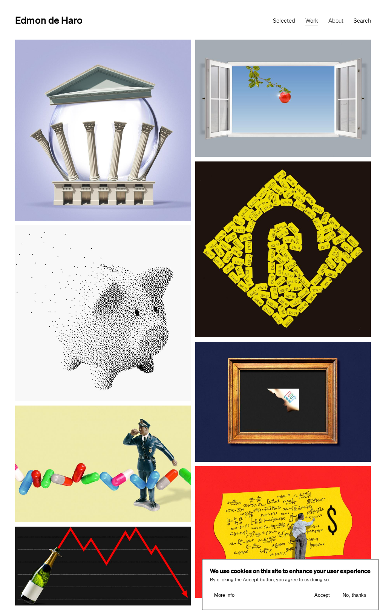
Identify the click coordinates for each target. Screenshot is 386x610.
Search (362, 20)
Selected (284, 20)
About (335, 20)
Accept (322, 595)
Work (311, 20)
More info (224, 595)
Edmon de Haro (49, 20)
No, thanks (354, 595)
